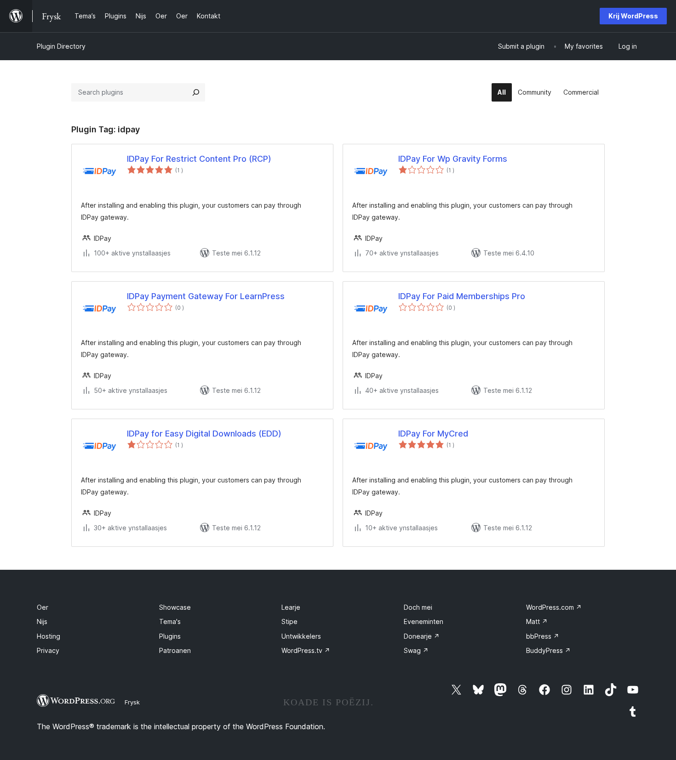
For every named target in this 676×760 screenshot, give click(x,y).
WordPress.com (554, 607)
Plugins (170, 636)
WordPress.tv (305, 650)
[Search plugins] (196, 92)
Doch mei (418, 607)
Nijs (42, 621)
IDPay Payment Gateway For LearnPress (206, 296)
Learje (290, 607)
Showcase (175, 607)
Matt (537, 621)
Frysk (132, 702)
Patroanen (175, 650)
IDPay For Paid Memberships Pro (461, 296)
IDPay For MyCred (433, 433)
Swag (416, 650)
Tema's (170, 621)
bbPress (542, 636)
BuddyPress (548, 650)
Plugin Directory (61, 46)
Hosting (48, 636)
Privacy (48, 650)
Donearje (422, 636)
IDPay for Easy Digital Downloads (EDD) (204, 433)
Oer (42, 607)
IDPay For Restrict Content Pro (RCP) (199, 159)
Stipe (289, 621)
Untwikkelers (301, 636)
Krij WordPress (633, 16)
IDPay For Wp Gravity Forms (452, 159)
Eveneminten (423, 621)
